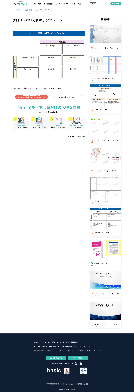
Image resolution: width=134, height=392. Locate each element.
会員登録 (117, 3)
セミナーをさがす (63, 342)
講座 (79, 4)
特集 (39, 4)
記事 (34, 4)
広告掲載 (93, 3)
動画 (73, 4)
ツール (58, 4)
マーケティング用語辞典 (65, 346)
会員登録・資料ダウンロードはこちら (31, 96)
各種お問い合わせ (39, 350)
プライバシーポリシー (58, 350)
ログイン (106, 3)
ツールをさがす (50, 342)
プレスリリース (95, 350)
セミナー (66, 4)
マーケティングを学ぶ (40, 346)
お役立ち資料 (48, 4)
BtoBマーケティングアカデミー (83, 346)
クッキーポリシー (71, 350)
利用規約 (48, 350)
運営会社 (80, 350)
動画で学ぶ (74, 342)
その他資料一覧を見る (76, 136)
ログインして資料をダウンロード (66, 97)
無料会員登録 (57, 358)
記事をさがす (38, 342)
